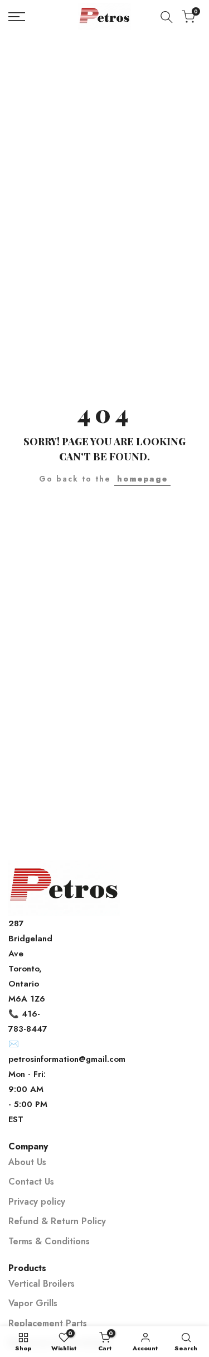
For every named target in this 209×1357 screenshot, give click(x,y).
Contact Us (31, 1181)
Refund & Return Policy (57, 1221)
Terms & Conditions (49, 1241)
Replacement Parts (47, 1323)
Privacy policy (36, 1201)
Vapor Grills (32, 1303)
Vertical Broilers (41, 1283)
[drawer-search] (167, 17)
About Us (27, 1162)
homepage (142, 478)
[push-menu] (16, 17)
